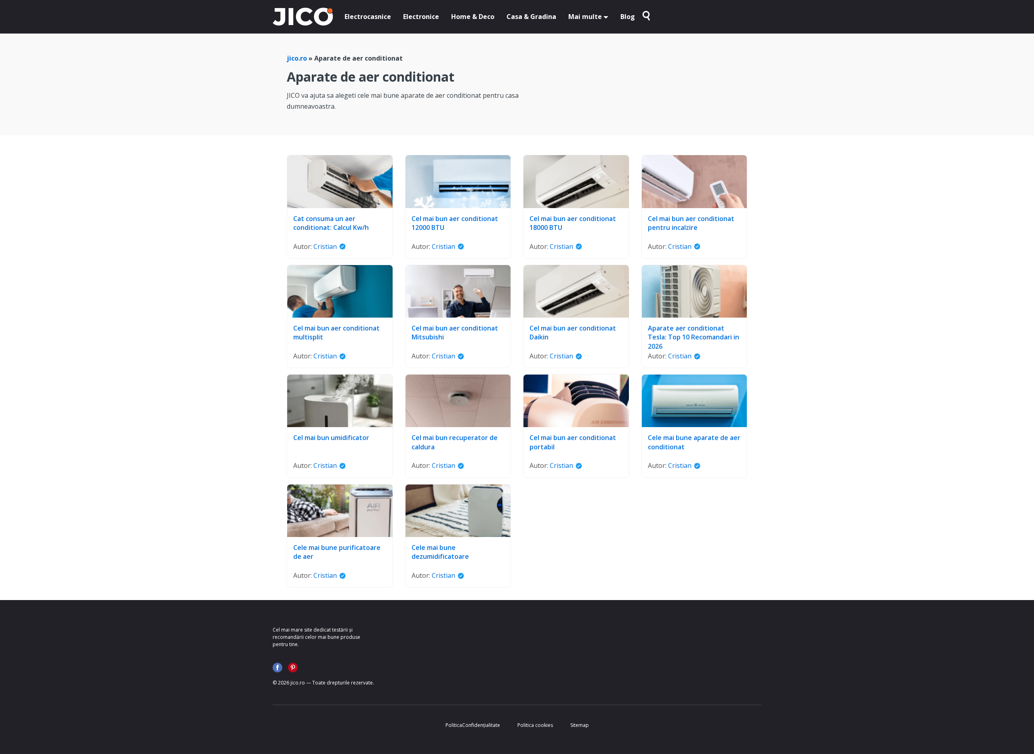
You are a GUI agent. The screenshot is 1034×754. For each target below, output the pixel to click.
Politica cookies (535, 725)
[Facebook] (277, 667)
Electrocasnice (368, 16)
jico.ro (297, 58)
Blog (627, 16)
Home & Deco (472, 16)
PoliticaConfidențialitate (473, 725)
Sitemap (579, 725)
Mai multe (585, 16)
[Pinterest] (293, 667)
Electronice (421, 16)
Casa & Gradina (531, 16)
